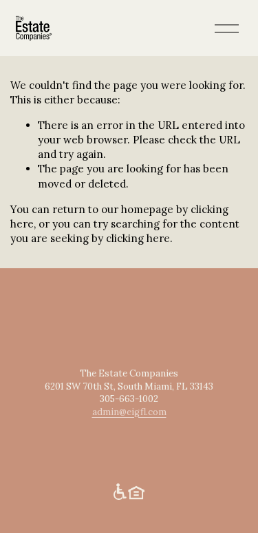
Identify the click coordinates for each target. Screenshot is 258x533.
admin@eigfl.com (129, 412)
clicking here (138, 238)
